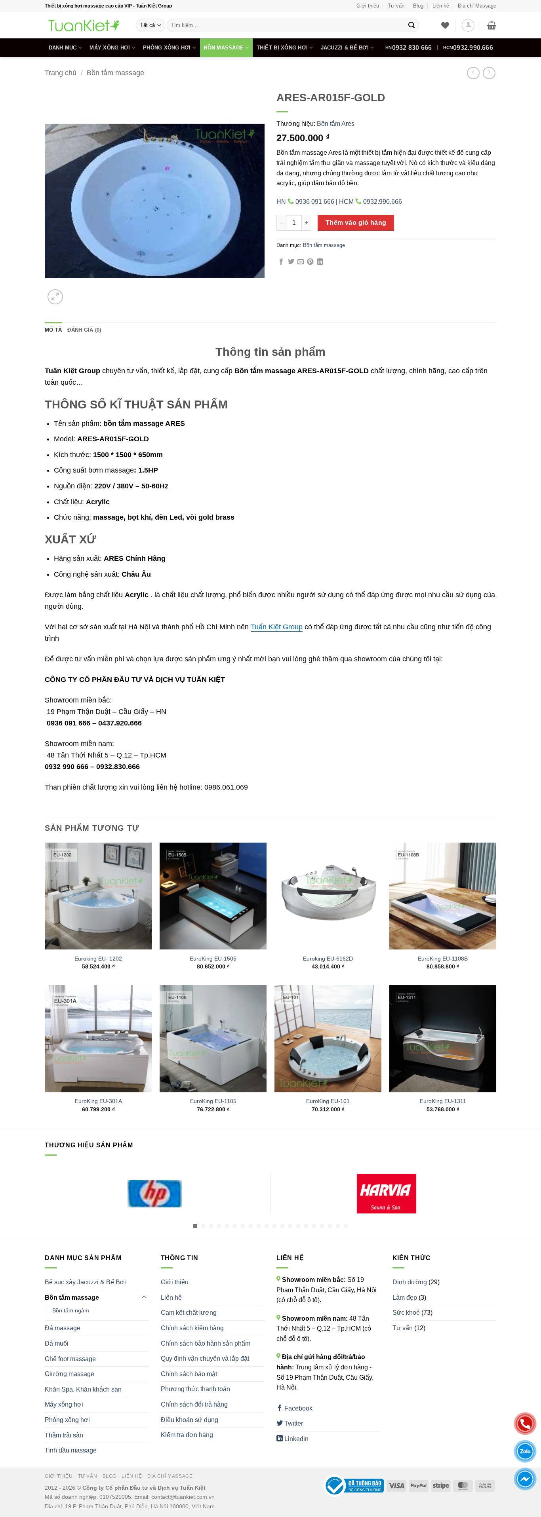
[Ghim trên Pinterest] (310, 262)
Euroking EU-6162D (328, 958)
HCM (468, 47)
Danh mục (63, 48)
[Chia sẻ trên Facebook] (281, 262)
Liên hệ (440, 6)
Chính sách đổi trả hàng (194, 1404)
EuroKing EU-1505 (213, 958)
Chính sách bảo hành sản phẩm (205, 1343)
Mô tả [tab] (53, 330)
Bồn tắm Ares (335, 123)
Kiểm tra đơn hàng (187, 1435)
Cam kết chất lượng (189, 1312)
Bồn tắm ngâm (70, 1310)
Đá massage (62, 1328)
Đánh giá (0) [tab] (84, 330)
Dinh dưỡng (409, 1282)
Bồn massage (224, 48)
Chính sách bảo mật (189, 1374)
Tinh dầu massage (71, 1450)
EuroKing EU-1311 (443, 1101)
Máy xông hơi (110, 48)
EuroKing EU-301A (98, 1101)
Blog (418, 6)
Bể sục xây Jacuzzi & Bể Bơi (85, 1282)
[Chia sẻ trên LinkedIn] (320, 262)
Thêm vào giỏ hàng (356, 222)
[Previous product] (489, 73)
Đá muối (57, 1343)
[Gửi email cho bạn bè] (300, 262)
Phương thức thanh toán (195, 1389)
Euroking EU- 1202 (98, 958)
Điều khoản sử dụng (189, 1419)
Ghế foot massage (70, 1359)
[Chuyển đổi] (144, 1297)
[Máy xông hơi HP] (155, 1193)
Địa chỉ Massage (477, 6)
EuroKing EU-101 (328, 1101)
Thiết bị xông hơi (282, 48)
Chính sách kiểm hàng (192, 1328)
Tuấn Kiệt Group (277, 627)
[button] (468, 25)
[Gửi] (411, 25)
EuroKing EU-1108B (443, 958)
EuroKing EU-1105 (213, 1101)
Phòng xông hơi (167, 48)
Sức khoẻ (406, 1312)
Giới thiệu (367, 6)
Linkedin (296, 1438)
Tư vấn (396, 6)
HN (408, 47)
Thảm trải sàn (64, 1435)
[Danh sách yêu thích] (445, 25)
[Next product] (473, 73)
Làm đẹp (404, 1297)
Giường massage (69, 1374)
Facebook (297, 1408)
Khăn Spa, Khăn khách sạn (83, 1389)
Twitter (293, 1423)
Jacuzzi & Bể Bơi (345, 48)
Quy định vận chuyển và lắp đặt (205, 1358)
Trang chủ (60, 72)
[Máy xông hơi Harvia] (386, 1193)
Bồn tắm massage (115, 72)
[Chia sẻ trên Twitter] (291, 262)
